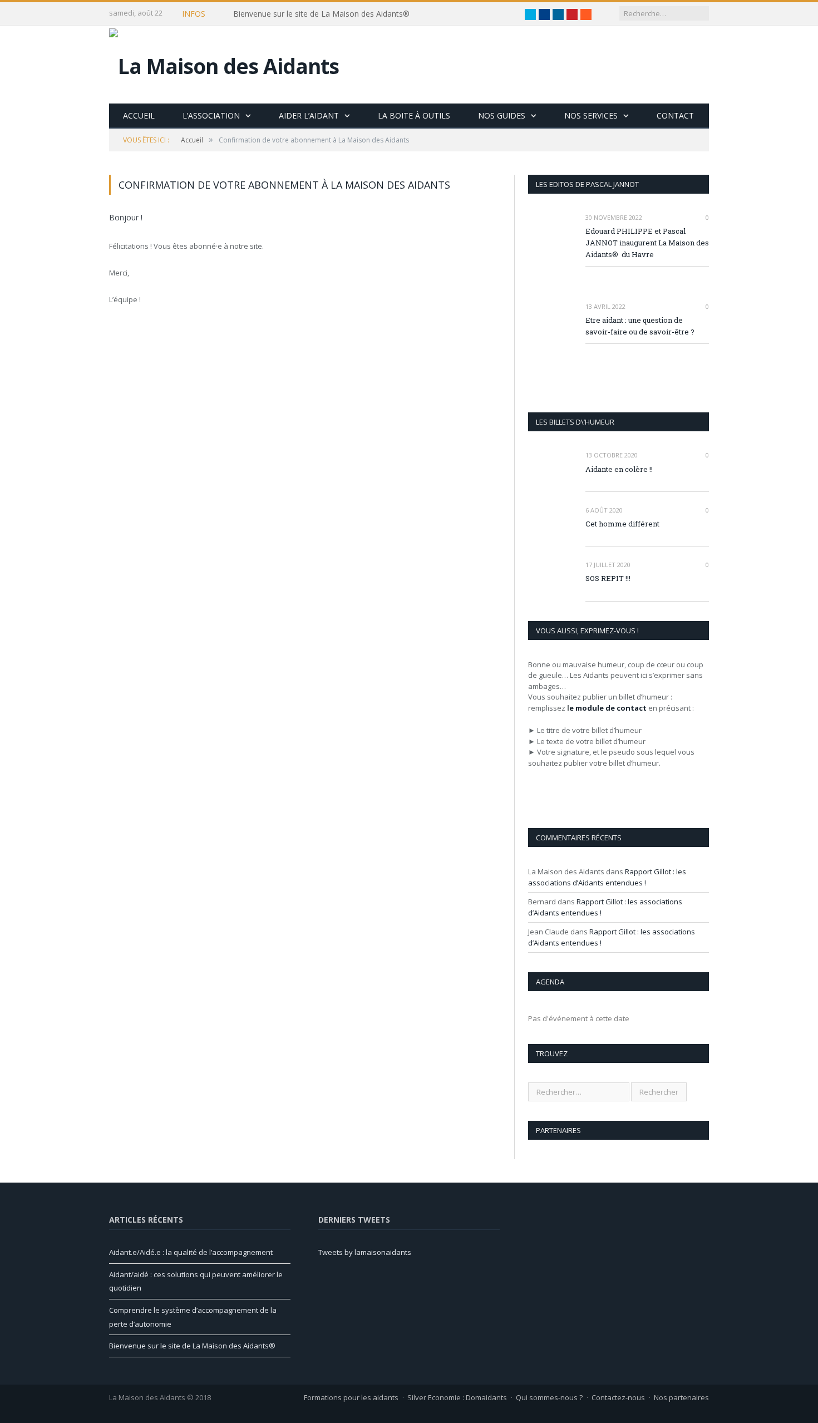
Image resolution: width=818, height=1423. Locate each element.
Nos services (591, 115)
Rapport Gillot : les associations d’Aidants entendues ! (607, 877)
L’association (211, 115)
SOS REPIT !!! (607, 578)
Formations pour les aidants (351, 1397)
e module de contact (608, 708)
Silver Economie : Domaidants (457, 1397)
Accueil (139, 115)
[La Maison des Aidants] (224, 63)
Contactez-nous (618, 1397)
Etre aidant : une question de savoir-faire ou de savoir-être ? (639, 326)
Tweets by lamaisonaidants (364, 1252)
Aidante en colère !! (619, 469)
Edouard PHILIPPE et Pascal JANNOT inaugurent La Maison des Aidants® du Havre (647, 242)
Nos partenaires (681, 1397)
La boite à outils (414, 115)
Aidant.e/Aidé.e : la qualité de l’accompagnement (191, 1252)
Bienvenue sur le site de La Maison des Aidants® (321, 14)
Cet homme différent (622, 524)
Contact (675, 115)
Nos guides (501, 115)
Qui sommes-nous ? (549, 1397)
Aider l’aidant (309, 115)
